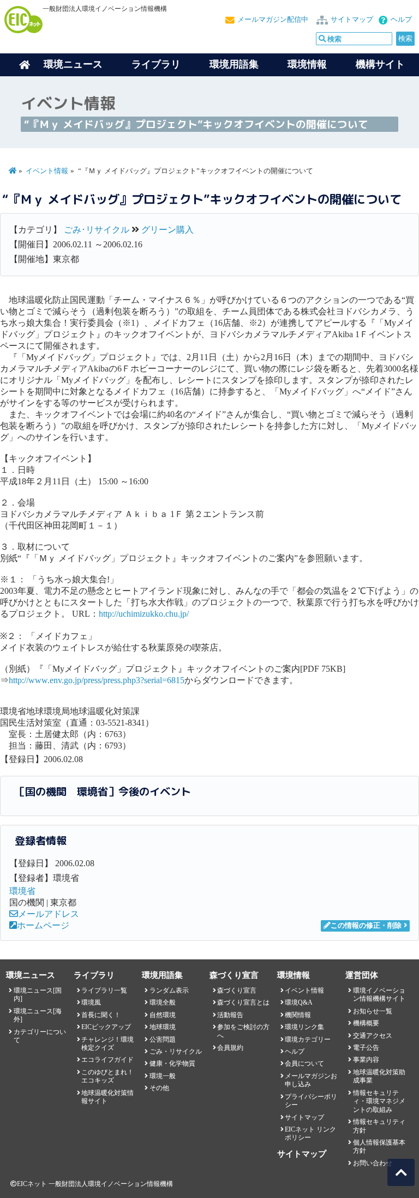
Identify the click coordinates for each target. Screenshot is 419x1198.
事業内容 (366, 1059)
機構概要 (366, 1023)
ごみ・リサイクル (175, 1051)
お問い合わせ (372, 1163)
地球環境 (162, 1027)
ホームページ (43, 925)
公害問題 (162, 1039)
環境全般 (162, 1002)
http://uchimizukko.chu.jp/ (144, 613)
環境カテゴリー (308, 1039)
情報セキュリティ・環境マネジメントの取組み (379, 1101)
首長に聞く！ (101, 1015)
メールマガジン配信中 (272, 19)
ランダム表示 (169, 990)
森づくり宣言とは (243, 1002)
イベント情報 (47, 171)
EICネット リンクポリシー (310, 1133)
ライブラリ (156, 64)
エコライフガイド (107, 1059)
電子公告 (366, 1047)
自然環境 (162, 1015)
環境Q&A (299, 1002)
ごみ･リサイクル (96, 229)
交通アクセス (372, 1035)
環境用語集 (234, 64)
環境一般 (162, 1076)
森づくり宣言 (236, 990)
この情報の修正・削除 (366, 925)
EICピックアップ (106, 1027)
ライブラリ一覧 (104, 990)
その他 (159, 1088)
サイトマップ (352, 19)
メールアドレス (48, 914)
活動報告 (230, 1015)
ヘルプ (401, 19)
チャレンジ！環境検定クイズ (107, 1043)
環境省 (22, 891)
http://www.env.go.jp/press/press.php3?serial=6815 (96, 680)
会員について (304, 1063)
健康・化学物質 (172, 1063)
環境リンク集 (304, 1027)
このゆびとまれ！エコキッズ (107, 1076)
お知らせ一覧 (372, 1011)
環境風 (91, 1002)
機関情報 (298, 1015)
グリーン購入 (167, 229)
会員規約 (230, 1047)
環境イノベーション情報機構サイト (379, 994)
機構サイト (380, 64)
